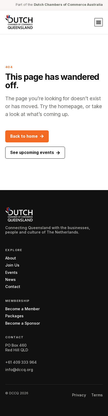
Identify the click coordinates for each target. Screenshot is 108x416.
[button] (98, 22)
